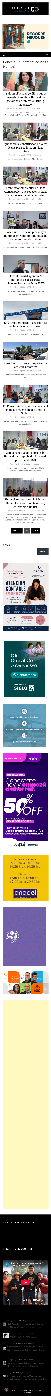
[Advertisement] (26, 1104)
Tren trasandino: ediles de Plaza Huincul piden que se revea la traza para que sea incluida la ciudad (25, 191)
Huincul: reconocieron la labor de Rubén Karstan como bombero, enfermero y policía (25, 503)
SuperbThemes (26, 1392)
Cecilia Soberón (37, 510)
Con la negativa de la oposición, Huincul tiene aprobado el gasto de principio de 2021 (25, 456)
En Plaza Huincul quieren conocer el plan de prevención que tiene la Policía (25, 410)
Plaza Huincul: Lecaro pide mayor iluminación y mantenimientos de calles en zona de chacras (25, 236)
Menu (45, 54)
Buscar (6, 545)
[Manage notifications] (6, 1390)
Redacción (40, 108)
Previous (16, 531)
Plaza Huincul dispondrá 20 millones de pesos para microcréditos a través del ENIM (26, 280)
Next (36, 531)
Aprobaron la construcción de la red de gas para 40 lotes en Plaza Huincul (25, 147)
